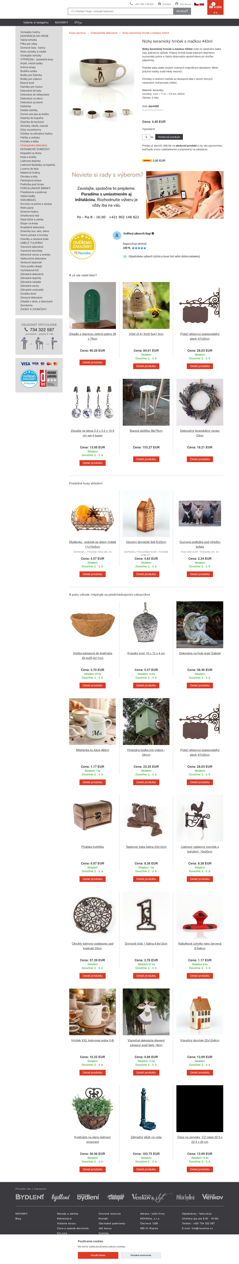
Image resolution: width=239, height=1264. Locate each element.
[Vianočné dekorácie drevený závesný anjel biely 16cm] (146, 1036)
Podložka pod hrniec (32, 184)
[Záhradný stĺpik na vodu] (146, 1133)
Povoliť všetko (98, 1255)
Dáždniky (25, 106)
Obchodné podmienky (112, 1223)
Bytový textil (27, 83)
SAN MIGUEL (28, 200)
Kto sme (62, 1233)
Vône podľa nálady (31, 266)
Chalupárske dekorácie (33, 145)
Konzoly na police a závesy (36, 204)
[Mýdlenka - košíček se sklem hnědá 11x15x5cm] (92, 537)
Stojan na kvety (29, 223)
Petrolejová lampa (30, 180)
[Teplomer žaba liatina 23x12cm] (146, 842)
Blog (18, 1218)
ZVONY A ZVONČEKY (33, 309)
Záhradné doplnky (30, 278)
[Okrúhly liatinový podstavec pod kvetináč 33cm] (92, 939)
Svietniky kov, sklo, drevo (34, 231)
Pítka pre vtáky (28, 44)
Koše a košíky (28, 157)
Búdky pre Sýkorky (31, 75)
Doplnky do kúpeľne (31, 118)
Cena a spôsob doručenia (73, 1228)
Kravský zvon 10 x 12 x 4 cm (146, 653)
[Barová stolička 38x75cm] (146, 426)
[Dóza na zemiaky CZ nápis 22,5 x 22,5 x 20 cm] (199, 1133)
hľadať (182, 11)
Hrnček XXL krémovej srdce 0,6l (92, 1040)
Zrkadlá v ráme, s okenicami (36, 301)
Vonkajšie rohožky (30, 55)
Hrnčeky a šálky (29, 141)
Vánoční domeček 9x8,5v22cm (146, 542)
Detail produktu (92, 362)
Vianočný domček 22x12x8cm (199, 1040)
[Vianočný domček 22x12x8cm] (199, 1036)
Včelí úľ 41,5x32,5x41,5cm (146, 333)
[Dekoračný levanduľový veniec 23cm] (199, 426)
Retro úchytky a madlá (33, 51)
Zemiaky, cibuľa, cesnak (34, 126)
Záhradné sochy (29, 286)
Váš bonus (185, 4)
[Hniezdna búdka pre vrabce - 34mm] (146, 745)
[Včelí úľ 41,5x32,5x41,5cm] (146, 329)
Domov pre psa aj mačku (34, 114)
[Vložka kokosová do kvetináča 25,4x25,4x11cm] (92, 649)
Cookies (104, 1233)
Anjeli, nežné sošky (31, 63)
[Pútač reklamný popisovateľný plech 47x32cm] (199, 329)
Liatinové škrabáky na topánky (37, 165)
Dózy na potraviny (30, 129)
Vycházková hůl (29, 270)
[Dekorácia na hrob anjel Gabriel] (199, 649)
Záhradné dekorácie (32, 274)
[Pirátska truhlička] (92, 842)
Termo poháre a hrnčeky (34, 235)
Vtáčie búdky (27, 196)
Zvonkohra (26, 305)
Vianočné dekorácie (31, 247)
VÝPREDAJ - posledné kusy (36, 59)
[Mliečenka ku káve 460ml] (92, 745)
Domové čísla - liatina (32, 47)
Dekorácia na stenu (31, 98)
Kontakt (167, 4)
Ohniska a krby (29, 176)
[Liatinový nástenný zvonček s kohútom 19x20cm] (199, 842)
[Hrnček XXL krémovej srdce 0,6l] (92, 1036)
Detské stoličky (29, 110)
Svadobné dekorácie (32, 227)
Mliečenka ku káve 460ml (92, 750)
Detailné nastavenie (141, 1255)
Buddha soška (28, 71)
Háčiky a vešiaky (30, 137)
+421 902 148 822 (143, 4)
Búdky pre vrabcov (31, 79)
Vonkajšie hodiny (30, 32)
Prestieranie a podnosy (33, 192)
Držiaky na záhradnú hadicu (36, 133)
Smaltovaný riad (29, 215)
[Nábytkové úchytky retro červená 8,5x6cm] (199, 939)
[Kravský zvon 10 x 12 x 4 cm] (146, 649)
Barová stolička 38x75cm (146, 430)
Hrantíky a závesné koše (34, 239)
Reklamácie (64, 1218)
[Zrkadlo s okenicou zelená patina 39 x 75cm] (92, 329)
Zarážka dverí (28, 293)
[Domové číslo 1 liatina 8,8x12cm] (146, 939)
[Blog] (78, 22)
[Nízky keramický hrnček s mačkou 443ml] (101, 102)
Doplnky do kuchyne (32, 122)
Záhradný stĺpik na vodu (146, 1137)
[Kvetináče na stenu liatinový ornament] (92, 1133)
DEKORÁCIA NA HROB (34, 36)
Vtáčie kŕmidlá (28, 40)
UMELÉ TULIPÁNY (31, 243)
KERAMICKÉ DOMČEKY (35, 149)
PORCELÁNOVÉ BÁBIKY (35, 188)
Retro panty (27, 208)
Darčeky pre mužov (31, 86)
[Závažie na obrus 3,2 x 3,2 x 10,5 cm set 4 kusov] (92, 426)
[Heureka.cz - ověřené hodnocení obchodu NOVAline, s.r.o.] (29, 386)
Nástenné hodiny (30, 172)
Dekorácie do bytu (30, 90)
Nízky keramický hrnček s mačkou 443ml (145, 33)
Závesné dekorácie (31, 297)
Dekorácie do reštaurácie (34, 94)
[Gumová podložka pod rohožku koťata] (199, 537)
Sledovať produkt (169, 137)
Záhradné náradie (30, 282)
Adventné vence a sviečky (35, 254)
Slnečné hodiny (29, 211)
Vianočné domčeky (31, 250)
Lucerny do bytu (29, 168)
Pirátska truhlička (92, 846)
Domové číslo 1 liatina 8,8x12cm (146, 943)
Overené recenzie (110, 1213)
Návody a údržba (67, 1213)
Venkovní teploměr (31, 262)
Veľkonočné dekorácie (33, 258)
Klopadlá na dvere (30, 153)
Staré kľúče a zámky (32, 219)
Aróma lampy (28, 67)
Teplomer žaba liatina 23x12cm (146, 846)
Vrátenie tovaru (66, 1223)
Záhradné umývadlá (31, 289)
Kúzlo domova (77, 33)
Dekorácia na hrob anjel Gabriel (200, 653)
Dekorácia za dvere (31, 102)
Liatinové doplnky (30, 161)
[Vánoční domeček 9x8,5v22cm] (146, 537)
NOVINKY (61, 22)
